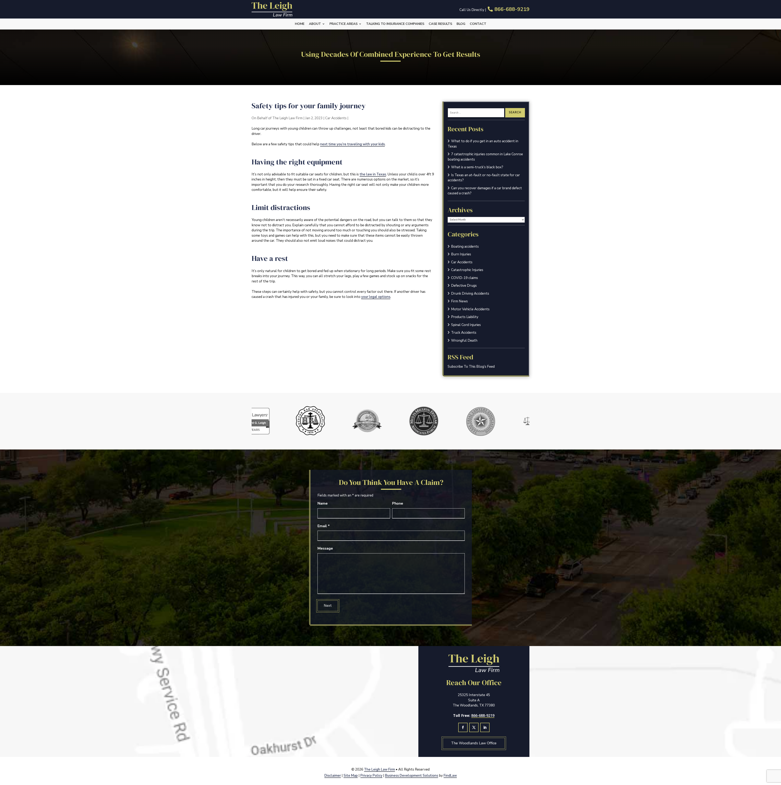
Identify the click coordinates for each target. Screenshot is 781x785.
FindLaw (450, 775)
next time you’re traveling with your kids (352, 144)
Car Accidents (336, 118)
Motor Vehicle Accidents (470, 309)
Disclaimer (332, 775)
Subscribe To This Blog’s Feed (471, 366)
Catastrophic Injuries (467, 270)
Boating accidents (465, 246)
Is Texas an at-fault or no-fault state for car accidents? (484, 178)
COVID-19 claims (464, 278)
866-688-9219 (511, 9)
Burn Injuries (461, 254)
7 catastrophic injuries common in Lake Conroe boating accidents (485, 157)
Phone (397, 503)
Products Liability (464, 317)
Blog (461, 24)
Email (323, 526)
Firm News (459, 301)
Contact (478, 24)
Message (325, 548)
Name (322, 503)
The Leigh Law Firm (287, 118)
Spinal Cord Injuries (466, 325)
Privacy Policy (371, 775)
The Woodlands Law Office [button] (473, 743)
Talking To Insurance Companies (395, 24)
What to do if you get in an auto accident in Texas (483, 144)
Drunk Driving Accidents (470, 293)
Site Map (351, 775)
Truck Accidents (463, 332)
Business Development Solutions (411, 775)
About (315, 24)
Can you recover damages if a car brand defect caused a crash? (485, 191)
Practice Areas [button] (343, 24)
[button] (776, 755)
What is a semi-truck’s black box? (477, 167)
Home (299, 24)
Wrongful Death (464, 340)
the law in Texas (373, 174)
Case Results (440, 24)
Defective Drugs (464, 285)
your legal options (375, 296)
